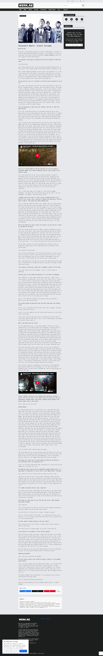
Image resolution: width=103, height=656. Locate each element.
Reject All (15, 651)
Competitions (52, 9)
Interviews (43, 9)
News (25, 9)
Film (59, 9)
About (68, 1)
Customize (7, 651)
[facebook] (77, 1)
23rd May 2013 (22, 48)
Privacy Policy (40, 653)
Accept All (23, 651)
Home (20, 9)
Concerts (65, 9)
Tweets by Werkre (46, 618)
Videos (30, 9)
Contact (73, 1)
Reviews (36, 9)
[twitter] (80, 1)
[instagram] (84, 1)
